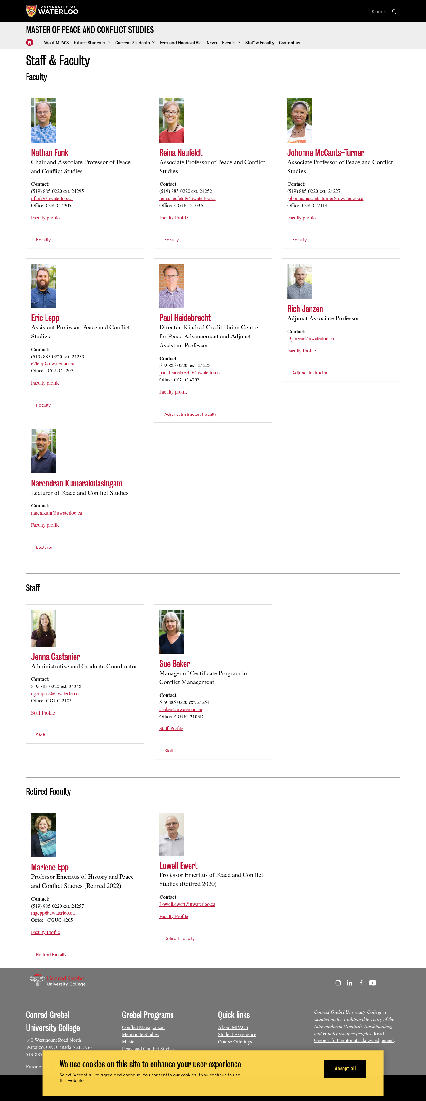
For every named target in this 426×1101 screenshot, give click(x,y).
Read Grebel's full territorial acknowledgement (354, 1037)
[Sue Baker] (171, 632)
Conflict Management (143, 1027)
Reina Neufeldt (180, 152)
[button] (92, 43)
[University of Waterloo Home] (52, 11)
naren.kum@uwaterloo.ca (56, 512)
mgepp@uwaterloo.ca (53, 912)
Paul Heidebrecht (185, 317)
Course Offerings (235, 1041)
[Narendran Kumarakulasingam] (43, 451)
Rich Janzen (305, 308)
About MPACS (233, 1027)
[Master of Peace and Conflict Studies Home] (29, 42)
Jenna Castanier (55, 656)
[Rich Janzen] (299, 281)
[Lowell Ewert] (171, 834)
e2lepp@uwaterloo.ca (52, 363)
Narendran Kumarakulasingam (76, 483)
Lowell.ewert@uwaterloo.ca (187, 904)
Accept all (345, 1068)
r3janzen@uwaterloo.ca (310, 338)
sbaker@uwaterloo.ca (180, 709)
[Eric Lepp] (43, 286)
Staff (40, 734)
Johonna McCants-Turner (325, 152)
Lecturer (44, 547)
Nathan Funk (49, 152)
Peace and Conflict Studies (148, 1048)
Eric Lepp (45, 317)
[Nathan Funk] (43, 120)
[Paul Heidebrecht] (171, 286)
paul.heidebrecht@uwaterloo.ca (190, 372)
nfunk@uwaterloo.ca (52, 198)
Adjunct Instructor (182, 414)
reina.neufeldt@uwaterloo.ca (187, 198)
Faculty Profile (173, 217)
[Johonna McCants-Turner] (299, 120)
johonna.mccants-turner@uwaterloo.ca (325, 198)
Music (128, 1041)
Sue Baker (174, 663)
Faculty (43, 239)
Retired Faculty (51, 954)
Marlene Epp (50, 867)
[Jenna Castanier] (43, 628)
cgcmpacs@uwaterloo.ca (55, 693)
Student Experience (237, 1034)
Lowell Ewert (178, 865)
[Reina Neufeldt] (171, 120)
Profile (176, 728)
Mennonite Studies (140, 1034)
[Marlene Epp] (43, 835)
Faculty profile (45, 217)
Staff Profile (43, 712)
